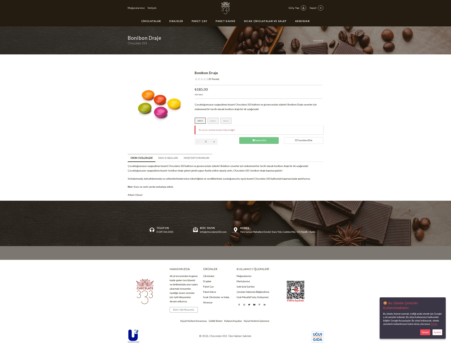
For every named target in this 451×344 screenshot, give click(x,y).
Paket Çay (199, 21)
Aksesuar (302, 21)
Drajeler (176, 21)
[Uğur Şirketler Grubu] (133, 336)
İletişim (152, 8)
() (214, 78)
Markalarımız (243, 281)
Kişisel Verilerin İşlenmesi (256, 321)
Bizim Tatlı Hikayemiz (183, 309)
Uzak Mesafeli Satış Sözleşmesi (252, 297)
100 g (200, 121)
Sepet (316, 8)
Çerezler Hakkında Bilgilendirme (253, 291)
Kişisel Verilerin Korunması (193, 321)
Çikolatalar (151, 21)
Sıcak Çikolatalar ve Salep (265, 21)
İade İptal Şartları (246, 286)
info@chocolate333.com (213, 231)
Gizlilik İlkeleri (216, 321)
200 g (213, 121)
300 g (226, 121)
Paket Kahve (225, 21)
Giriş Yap (294, 8)
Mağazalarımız (136, 8)
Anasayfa (318, 40)
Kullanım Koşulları (233, 321)
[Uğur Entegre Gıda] (317, 337)
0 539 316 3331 (165, 231)
